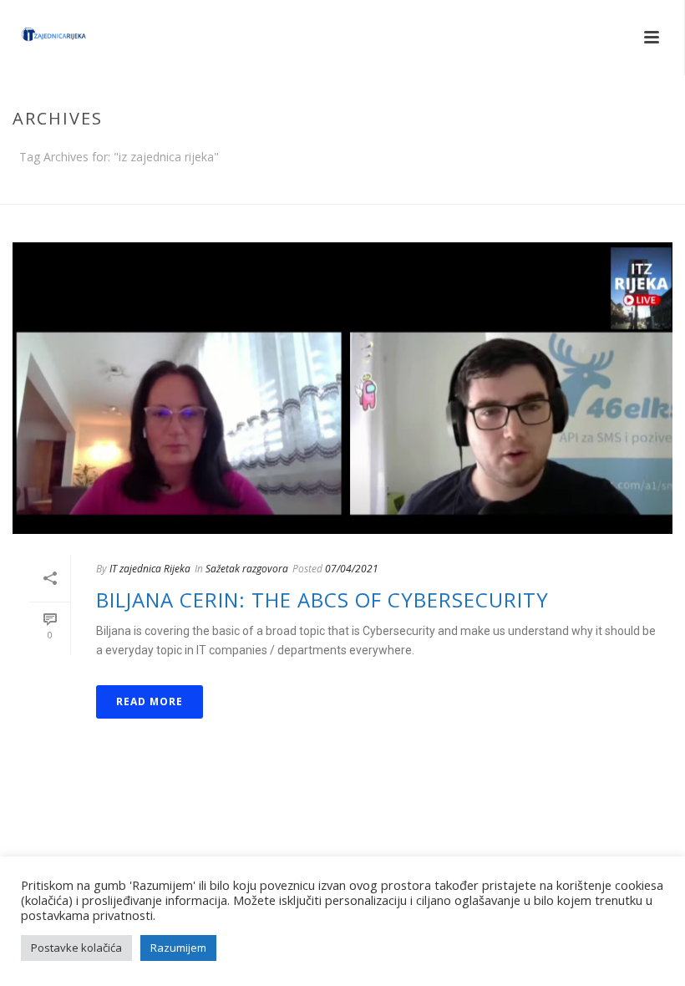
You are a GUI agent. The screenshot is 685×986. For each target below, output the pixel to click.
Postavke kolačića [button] (76, 947)
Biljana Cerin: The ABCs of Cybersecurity (322, 599)
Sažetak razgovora (247, 569)
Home (636, 188)
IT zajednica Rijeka (149, 569)
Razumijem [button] (178, 947)
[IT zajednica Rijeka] (37, 37)
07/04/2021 (351, 569)
